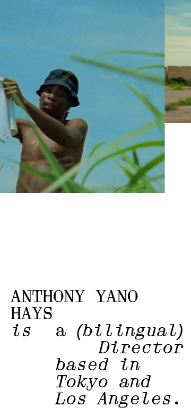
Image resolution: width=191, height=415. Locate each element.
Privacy (62, 400)
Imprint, (28, 400)
